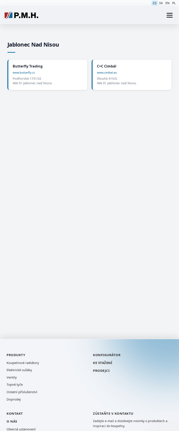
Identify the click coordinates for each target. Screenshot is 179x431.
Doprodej (14, 399)
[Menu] (169, 15)
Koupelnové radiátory (23, 362)
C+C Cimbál (106, 66)
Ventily (12, 377)
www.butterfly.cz (24, 72)
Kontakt (15, 413)
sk (161, 3)
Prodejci (101, 370)
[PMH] (21, 15)
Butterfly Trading (28, 66)
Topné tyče (15, 384)
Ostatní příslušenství (22, 392)
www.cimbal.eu (107, 72)
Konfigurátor (106, 355)
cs (155, 3)
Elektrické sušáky (19, 370)
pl (174, 3)
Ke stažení (102, 362)
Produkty (16, 355)
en (167, 3)
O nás (12, 421)
